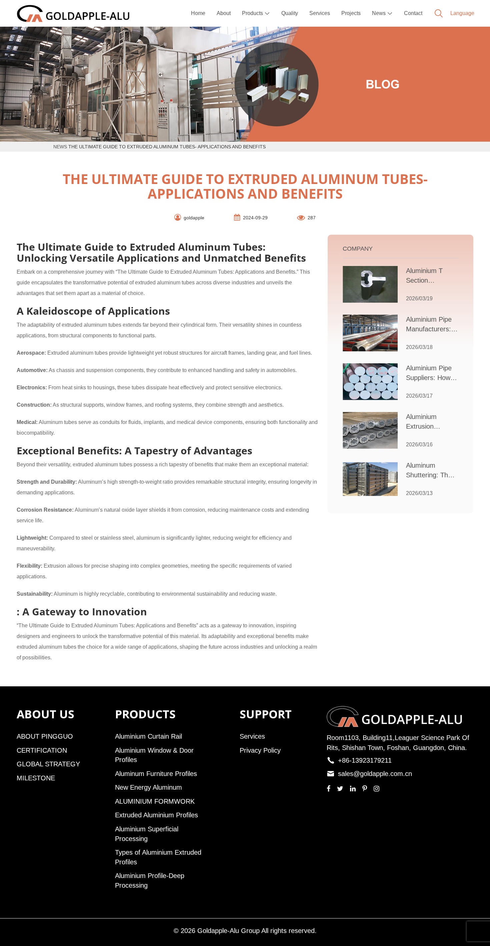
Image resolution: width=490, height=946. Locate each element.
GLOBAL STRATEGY (48, 764)
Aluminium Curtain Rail (148, 736)
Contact (413, 13)
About (224, 13)
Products (256, 13)
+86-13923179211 (365, 760)
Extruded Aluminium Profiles (156, 815)
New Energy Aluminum (148, 787)
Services (319, 13)
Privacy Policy (260, 750)
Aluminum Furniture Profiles (156, 773)
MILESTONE (36, 778)
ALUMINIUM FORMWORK (155, 801)
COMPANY (358, 248)
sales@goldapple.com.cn (375, 773)
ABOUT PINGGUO (45, 736)
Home (198, 13)
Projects (351, 13)
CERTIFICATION (42, 750)
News (382, 13)
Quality (289, 13)
